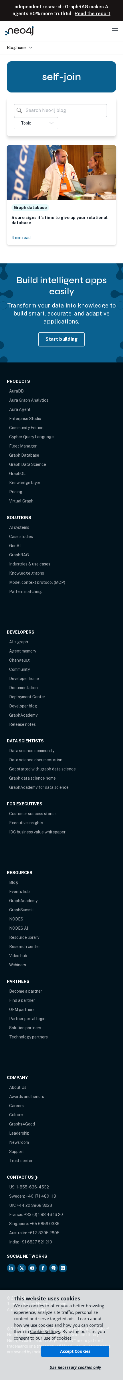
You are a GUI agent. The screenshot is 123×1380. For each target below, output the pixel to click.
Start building (61, 339)
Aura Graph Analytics (28, 400)
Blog (13, 882)
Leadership (19, 1133)
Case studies (21, 536)
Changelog (19, 660)
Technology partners (28, 1037)
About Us (17, 1087)
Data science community (31, 750)
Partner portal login (27, 1018)
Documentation (23, 687)
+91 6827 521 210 (36, 1242)
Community (19, 669)
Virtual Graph (21, 501)
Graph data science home (32, 778)
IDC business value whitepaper (37, 832)
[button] (36, 123)
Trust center (21, 1160)
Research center (24, 946)
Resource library (24, 937)
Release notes (22, 724)
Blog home (17, 47)
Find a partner (22, 1000)
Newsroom (19, 1142)
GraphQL (17, 473)
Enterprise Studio (25, 418)
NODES (16, 919)
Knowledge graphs (26, 573)
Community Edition (26, 427)
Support (16, 1151)
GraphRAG (19, 555)
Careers (16, 1105)
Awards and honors (26, 1096)
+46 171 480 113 (41, 1196)
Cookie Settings (45, 1331)
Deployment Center (27, 697)
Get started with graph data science (42, 769)
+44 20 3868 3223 (34, 1205)
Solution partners (25, 1028)
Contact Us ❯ (22, 1177)
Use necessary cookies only (75, 1367)
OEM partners (22, 1009)
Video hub (18, 955)
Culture (16, 1115)
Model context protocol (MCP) (37, 582)
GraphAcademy (23, 715)
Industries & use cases (29, 564)
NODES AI (18, 928)
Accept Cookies (75, 1351)
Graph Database (24, 455)
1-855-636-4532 (32, 1187)
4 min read (21, 237)
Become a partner (25, 991)
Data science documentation (35, 760)
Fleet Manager (23, 446)
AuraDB (16, 391)
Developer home (24, 678)
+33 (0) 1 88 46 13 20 (43, 1214)
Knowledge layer (24, 482)
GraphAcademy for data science (39, 787)
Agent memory (22, 651)
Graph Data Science (27, 464)
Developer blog (23, 706)
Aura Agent (20, 409)
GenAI (15, 545)
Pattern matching (25, 591)
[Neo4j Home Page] (19, 30)
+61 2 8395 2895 (43, 1233)
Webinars (17, 965)
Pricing (15, 492)
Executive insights (26, 823)
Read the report (92, 13)
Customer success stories (33, 813)
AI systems (19, 527)
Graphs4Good (22, 1124)
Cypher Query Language (31, 437)
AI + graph (18, 642)
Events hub (19, 891)
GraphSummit (21, 910)
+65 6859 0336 (44, 1223)
